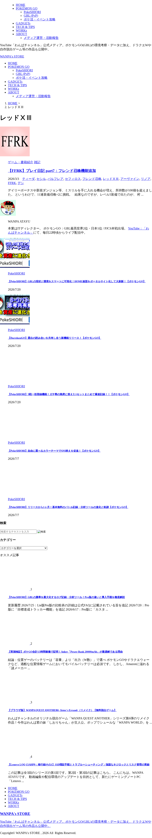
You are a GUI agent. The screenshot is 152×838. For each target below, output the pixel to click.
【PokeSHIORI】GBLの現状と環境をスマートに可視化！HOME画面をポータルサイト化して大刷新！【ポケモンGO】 (77, 281)
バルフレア (55, 178)
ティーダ (28, 178)
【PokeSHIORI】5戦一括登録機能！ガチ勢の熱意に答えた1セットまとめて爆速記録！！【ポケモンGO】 (69, 394)
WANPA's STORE (12, 56)
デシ (21, 183)
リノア (145, 178)
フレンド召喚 (91, 178)
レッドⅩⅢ (111, 178)
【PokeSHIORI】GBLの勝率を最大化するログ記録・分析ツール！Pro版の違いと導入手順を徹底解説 (66, 597)
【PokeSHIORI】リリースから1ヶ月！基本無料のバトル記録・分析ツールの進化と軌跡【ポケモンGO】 (68, 507)
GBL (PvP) (23, 74)
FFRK (12, 183)
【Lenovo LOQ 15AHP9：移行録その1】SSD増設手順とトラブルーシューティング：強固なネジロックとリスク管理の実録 (78, 764)
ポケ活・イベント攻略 (32, 77)
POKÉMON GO (18, 66)
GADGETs (15, 81)
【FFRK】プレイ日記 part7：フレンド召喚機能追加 (52, 171)
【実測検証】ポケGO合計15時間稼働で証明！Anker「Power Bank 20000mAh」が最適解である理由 (65, 651)
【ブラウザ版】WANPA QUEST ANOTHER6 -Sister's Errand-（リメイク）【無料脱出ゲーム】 (62, 710)
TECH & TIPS (17, 85)
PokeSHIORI (24, 70)
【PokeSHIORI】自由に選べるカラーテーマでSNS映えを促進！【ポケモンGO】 (54, 450)
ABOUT (13, 92)
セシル (41, 178)
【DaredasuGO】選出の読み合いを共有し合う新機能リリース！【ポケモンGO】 (54, 337)
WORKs (13, 88)
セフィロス (73, 178)
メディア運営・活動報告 (33, 96)
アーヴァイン (129, 178)
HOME (12, 63)
